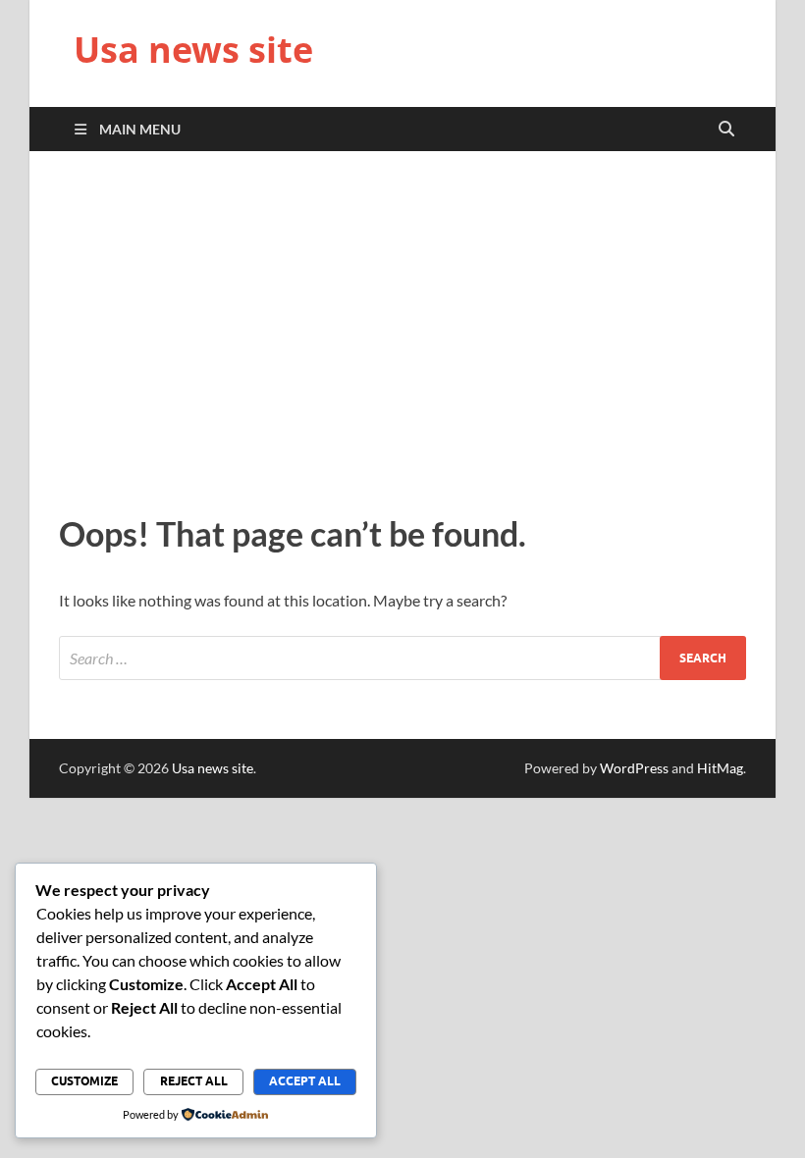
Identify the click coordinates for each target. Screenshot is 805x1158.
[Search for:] (402, 658)
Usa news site (193, 50)
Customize (84, 1081)
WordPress (634, 768)
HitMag (720, 768)
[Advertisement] (402, 327)
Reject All (194, 1081)
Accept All (305, 1081)
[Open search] (726, 129)
